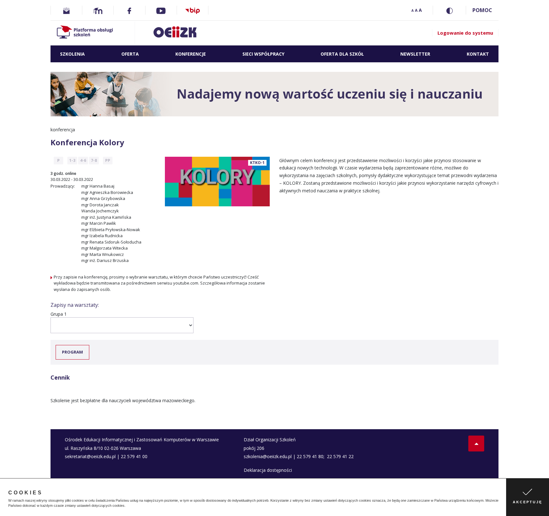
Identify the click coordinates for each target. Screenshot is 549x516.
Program (72, 352)
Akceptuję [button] (527, 502)
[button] (127, 506)
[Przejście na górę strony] (476, 443)
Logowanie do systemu (465, 33)
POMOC (482, 10)
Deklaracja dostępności (268, 470)
